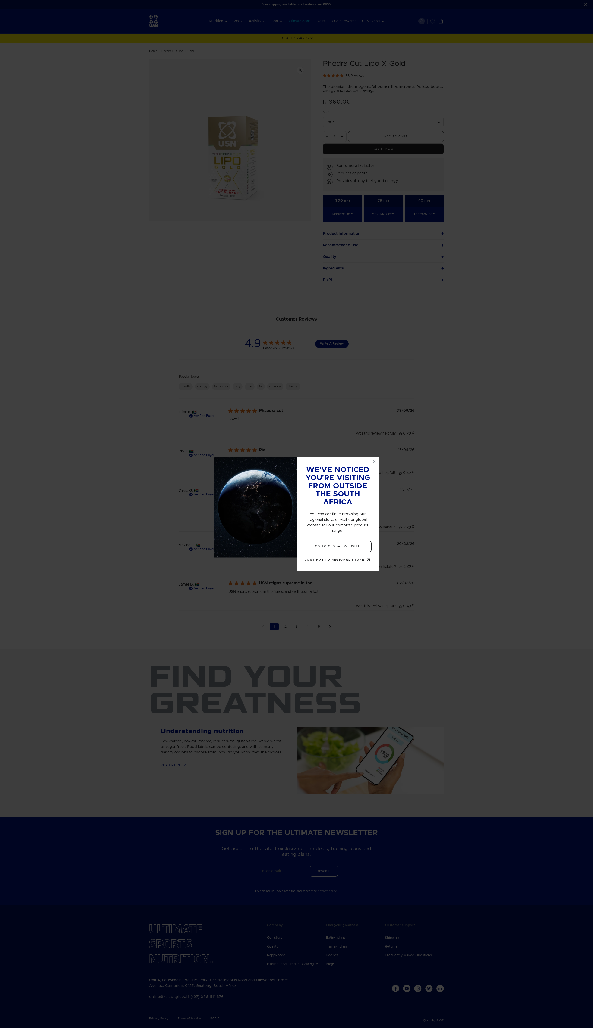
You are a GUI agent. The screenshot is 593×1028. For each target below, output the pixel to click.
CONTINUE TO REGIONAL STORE (334, 559)
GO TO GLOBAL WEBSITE (337, 546)
